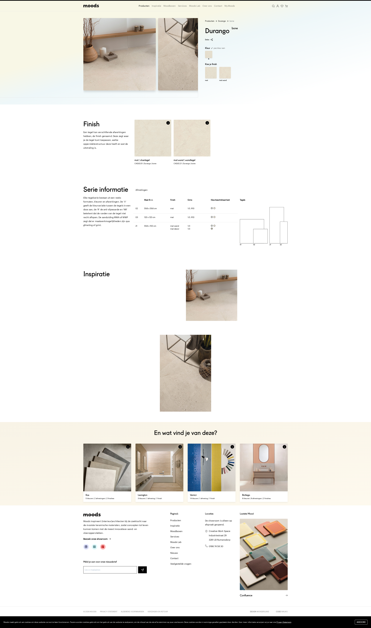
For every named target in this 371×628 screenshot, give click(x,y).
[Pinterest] (103, 547)
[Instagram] (94, 547)
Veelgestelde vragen (180, 563)
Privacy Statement (108, 611)
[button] (168, 123)
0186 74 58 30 (216, 546)
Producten (144, 5)
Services (182, 5)
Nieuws (174, 553)
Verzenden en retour (158, 611)
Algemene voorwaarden (132, 611)
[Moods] (91, 6)
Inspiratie (156, 5)
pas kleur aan (219, 48)
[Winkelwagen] (286, 5)
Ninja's (284, 611)
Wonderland (263, 611)
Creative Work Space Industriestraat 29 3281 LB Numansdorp (219, 535)
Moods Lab (194, 5)
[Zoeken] (273, 5)
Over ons (207, 5)
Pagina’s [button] (174, 513)
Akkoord (361, 622)
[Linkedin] (86, 547)
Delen (207, 39)
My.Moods (229, 5)
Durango (222, 21)
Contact (218, 5)
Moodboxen (169, 5)
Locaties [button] (209, 513)
